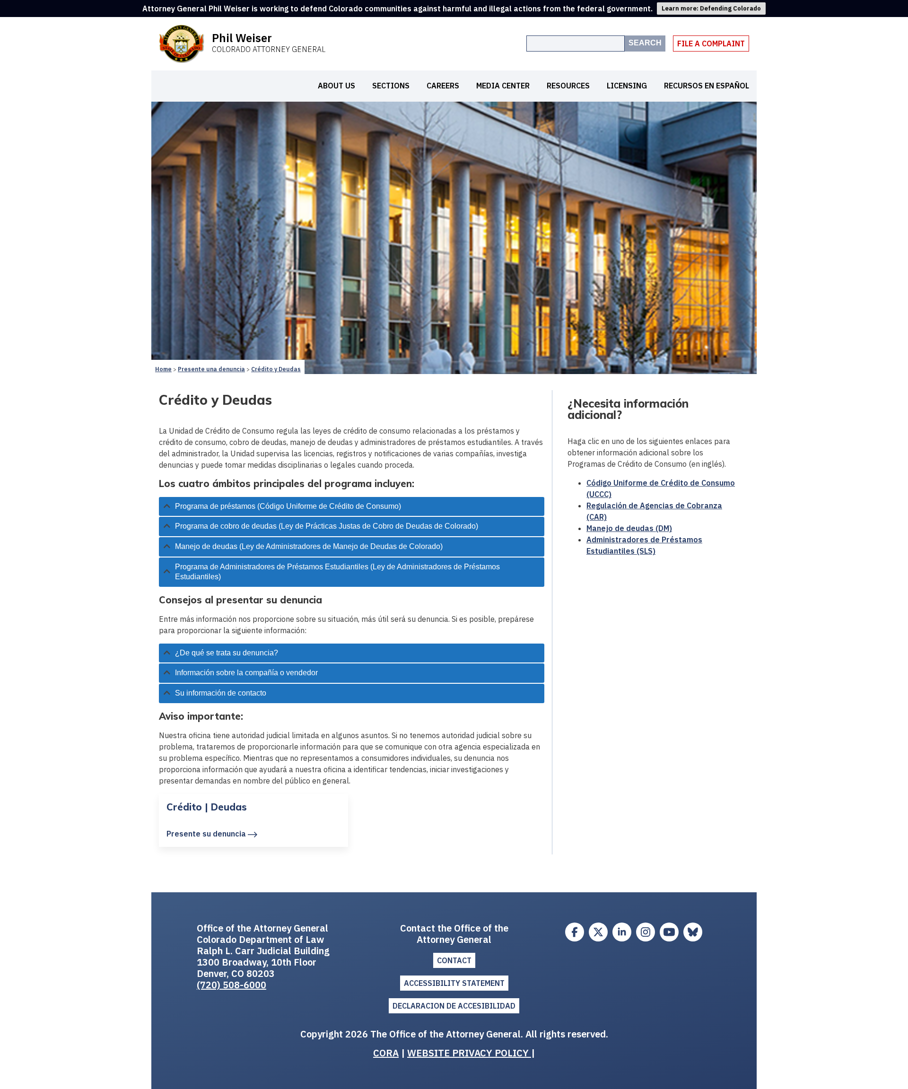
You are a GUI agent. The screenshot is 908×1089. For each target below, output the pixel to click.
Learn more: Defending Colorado (711, 8)
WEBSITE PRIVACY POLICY (469, 1052)
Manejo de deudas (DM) (629, 528)
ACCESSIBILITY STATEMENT (454, 983)
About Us (336, 85)
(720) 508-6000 (231, 984)
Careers (443, 85)
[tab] (351, 506)
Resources (568, 85)
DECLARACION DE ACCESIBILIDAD (454, 1006)
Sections (391, 85)
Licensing (627, 85)
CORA (386, 1052)
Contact (454, 960)
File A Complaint (711, 43)
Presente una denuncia (211, 369)
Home (163, 369)
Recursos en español (706, 85)
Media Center (503, 85)
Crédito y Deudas (276, 369)
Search (645, 43)
